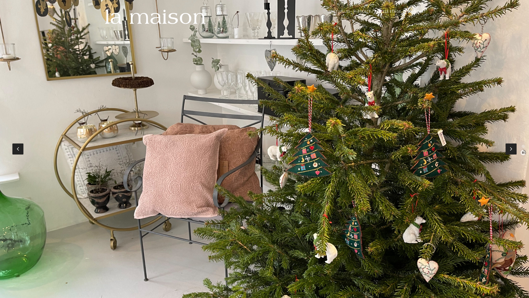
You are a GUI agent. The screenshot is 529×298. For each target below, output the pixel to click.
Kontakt (417, 11)
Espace (364, 11)
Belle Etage (390, 11)
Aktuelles (340, 11)
